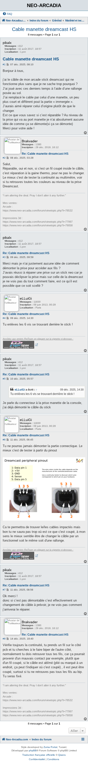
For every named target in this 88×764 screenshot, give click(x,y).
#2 (4, 157)
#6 (4, 439)
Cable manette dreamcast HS (44, 29)
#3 (4, 257)
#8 (4, 638)
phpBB (33, 750)
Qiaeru (62, 755)
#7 (4, 589)
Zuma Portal (50, 747)
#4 (4, 318)
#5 (4, 378)
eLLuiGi (20, 389)
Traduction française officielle (38, 755)
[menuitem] (7, 14)
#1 (4, 64)
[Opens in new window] (20, 345)
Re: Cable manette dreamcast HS (45, 153)
